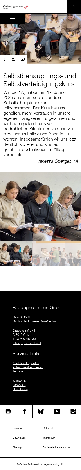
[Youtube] (22, 59)
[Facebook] (4, 59)
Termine (18, 371)
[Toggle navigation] (12, 19)
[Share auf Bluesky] (41, 411)
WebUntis (19, 381)
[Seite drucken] (8, 411)
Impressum (49, 437)
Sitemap (17, 447)
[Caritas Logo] (15, 7)
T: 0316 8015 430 (24, 339)
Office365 (19, 385)
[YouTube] (57, 411)
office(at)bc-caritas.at (27, 343)
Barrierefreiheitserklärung (57, 447)
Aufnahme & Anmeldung (29, 367)
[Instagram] (13, 59)
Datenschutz (50, 428)
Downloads (20, 389)
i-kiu (62, 464)
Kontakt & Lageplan (26, 363)
